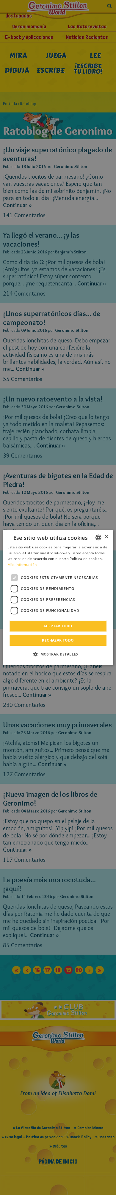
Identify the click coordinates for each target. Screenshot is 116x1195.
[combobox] (98, 537)
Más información (22, 564)
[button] (58, 654)
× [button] (106, 537)
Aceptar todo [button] (58, 626)
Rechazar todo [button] (58, 640)
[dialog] (58, 597)
